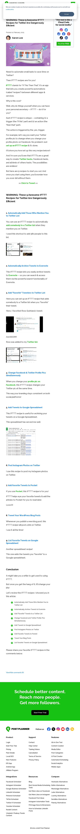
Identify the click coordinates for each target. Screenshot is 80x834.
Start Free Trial (40, 713)
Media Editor (55, 749)
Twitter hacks (25, 159)
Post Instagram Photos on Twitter (24, 465)
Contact (32, 742)
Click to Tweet (28, 183)
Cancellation (33, 753)
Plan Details (10, 753)
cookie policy (10, 9)
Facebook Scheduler (13, 782)
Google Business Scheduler (16, 789)
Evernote (13, 275)
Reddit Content (11, 810)
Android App (10, 767)
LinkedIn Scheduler (13, 792)
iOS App (9, 763)
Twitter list (32, 342)
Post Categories (57, 753)
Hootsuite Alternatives (59, 782)
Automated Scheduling (59, 760)
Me (38, 213)
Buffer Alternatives (58, 785)
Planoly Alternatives (58, 803)
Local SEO (10, 756)
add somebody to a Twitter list (20, 225)
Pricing (8, 749)
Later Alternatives (57, 792)
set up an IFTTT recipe (16, 145)
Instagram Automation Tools (39, 801)
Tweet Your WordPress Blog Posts (24, 515)
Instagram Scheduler (13, 785)
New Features (11, 760)
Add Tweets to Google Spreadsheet (25, 407)
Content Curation (57, 746)
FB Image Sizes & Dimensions (39, 805)
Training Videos (34, 749)
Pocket (19, 491)
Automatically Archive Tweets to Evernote (28, 266)
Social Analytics (57, 763)
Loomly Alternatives (58, 796)
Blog (30, 782)
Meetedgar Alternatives (60, 789)
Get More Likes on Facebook (39, 791)
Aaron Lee (17, 38)
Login (8, 742)
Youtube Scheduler (13, 806)
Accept (66, 14)
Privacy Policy (34, 760)
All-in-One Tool (56, 742)
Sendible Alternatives (59, 799)
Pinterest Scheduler (13, 796)
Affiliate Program (12, 770)
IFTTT (9, 85)
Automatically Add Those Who (22, 213)
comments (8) (15, 672)
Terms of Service (35, 756)
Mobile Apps (55, 767)
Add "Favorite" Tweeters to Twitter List (26, 293)
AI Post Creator (56, 756)
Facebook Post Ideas (36, 798)
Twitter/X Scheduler (13, 803)
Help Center (33, 746)
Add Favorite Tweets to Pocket (22, 485)
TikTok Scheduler (12, 799)
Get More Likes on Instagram (39, 794)
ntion (42, 213)
